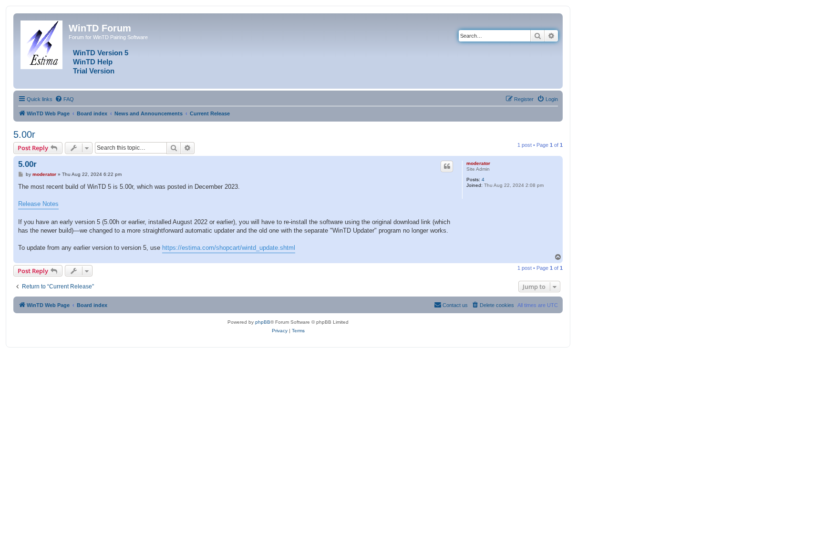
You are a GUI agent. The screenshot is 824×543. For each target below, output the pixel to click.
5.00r (24, 134)
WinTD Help (93, 62)
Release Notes (38, 203)
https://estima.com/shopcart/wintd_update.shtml (228, 247)
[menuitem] (64, 99)
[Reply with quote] (447, 166)
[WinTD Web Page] (42, 43)
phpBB (262, 322)
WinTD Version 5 (100, 53)
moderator (478, 163)
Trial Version (93, 71)
